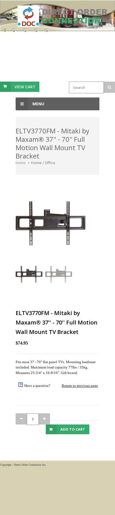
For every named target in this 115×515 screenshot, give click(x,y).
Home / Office (43, 162)
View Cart (25, 86)
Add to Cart (72, 429)
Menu (37, 103)
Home (21, 162)
